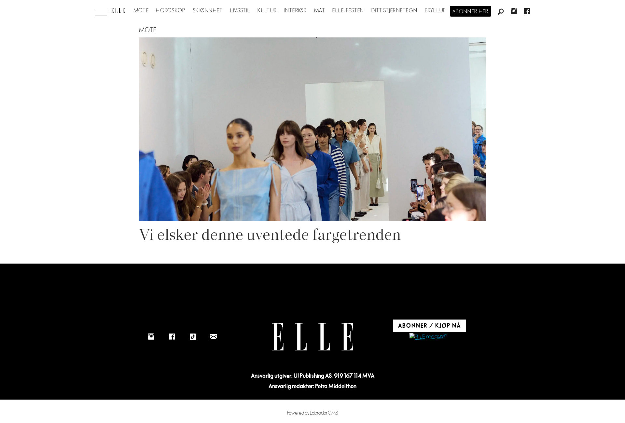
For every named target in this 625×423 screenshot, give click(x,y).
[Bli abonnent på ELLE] (428, 337)
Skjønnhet (208, 10)
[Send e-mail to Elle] (213, 337)
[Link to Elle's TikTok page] (193, 337)
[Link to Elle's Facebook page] (172, 337)
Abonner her (470, 11)
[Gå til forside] (118, 10)
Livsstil (240, 10)
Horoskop (170, 10)
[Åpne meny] (101, 10)
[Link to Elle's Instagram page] (151, 337)
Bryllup (435, 10)
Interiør (295, 10)
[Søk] (500, 12)
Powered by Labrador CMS (312, 413)
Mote (141, 10)
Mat (319, 10)
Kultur (267, 10)
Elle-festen (348, 10)
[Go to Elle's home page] (312, 337)
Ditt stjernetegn (394, 10)
